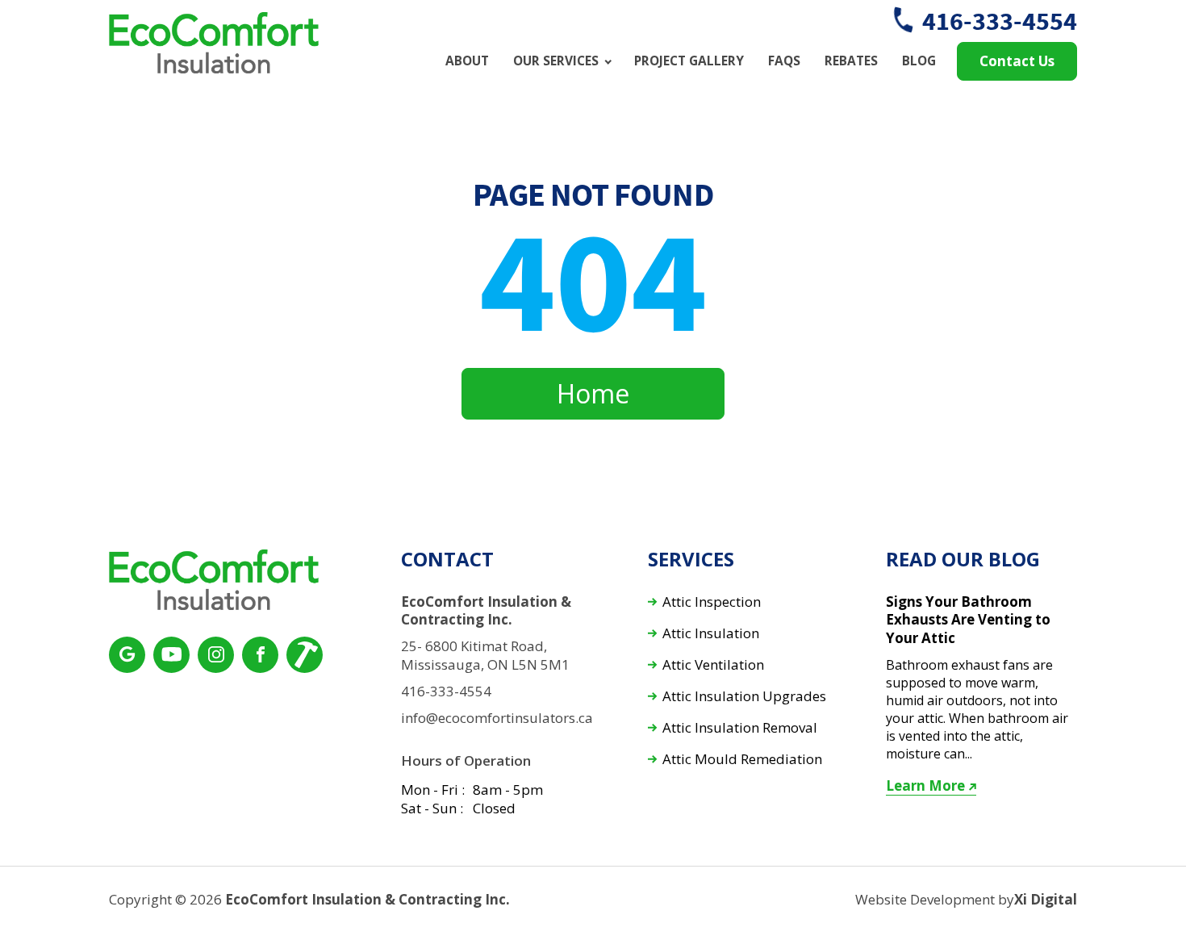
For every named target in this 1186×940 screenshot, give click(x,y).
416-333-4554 (999, 21)
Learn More (925, 786)
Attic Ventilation (713, 665)
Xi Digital (1045, 900)
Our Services (556, 60)
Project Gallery (689, 60)
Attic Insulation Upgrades (744, 696)
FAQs (784, 60)
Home (593, 393)
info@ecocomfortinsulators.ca (497, 718)
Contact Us (1016, 61)
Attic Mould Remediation (742, 759)
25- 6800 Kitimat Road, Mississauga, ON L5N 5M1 (485, 655)
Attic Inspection (711, 602)
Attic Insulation (710, 633)
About (467, 60)
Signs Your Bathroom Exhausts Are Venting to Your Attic (968, 620)
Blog (919, 60)
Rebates (851, 60)
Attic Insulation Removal (739, 728)
